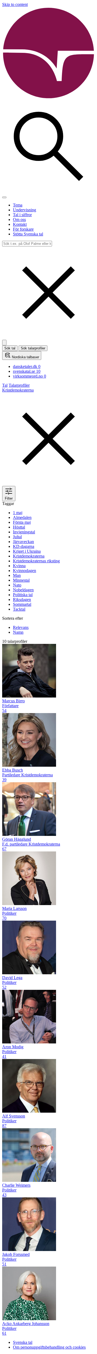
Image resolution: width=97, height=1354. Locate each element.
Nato (17, 585)
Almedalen (22, 517)
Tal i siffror (22, 214)
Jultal (17, 536)
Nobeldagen (23, 590)
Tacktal (19, 609)
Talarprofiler (19, 385)
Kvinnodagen (24, 570)
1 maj (17, 512)
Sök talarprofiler (33, 348)
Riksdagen (22, 599)
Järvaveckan (23, 541)
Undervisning (24, 210)
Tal (5, 385)
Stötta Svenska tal (28, 234)
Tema (17, 205)
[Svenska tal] (48, 97)
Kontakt (20, 224)
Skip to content (15, 4)
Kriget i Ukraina (27, 551)
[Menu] (4, 197)
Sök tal (9, 348)
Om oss (19, 219)
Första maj (22, 522)
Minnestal (21, 580)
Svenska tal (22, 1342)
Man (17, 575)
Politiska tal (23, 594)
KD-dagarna (23, 546)
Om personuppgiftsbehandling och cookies (49, 1347)
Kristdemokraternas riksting (36, 561)
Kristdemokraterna (28, 556)
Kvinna (19, 565)
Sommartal (22, 604)
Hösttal (19, 527)
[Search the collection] (48, 191)
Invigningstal (24, 532)
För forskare (23, 229)
